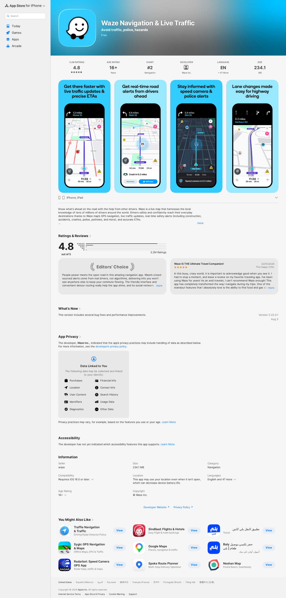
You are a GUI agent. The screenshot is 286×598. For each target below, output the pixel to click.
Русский (111, 582)
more (200, 223)
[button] (25, 26)
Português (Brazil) (172, 582)
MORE (159, 285)
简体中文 (124, 582)
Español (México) (84, 582)
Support (133, 594)
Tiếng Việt (190, 582)
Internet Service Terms (69, 594)
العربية (100, 582)
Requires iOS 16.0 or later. (74, 479)
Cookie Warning (117, 594)
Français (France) (140, 582)
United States (65, 582)
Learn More (169, 422)
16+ (60, 494)
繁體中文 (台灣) (206, 582)
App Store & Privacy (95, 594)
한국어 (156, 582)
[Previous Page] (54, 136)
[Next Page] (282, 136)
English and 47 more (220, 479)
